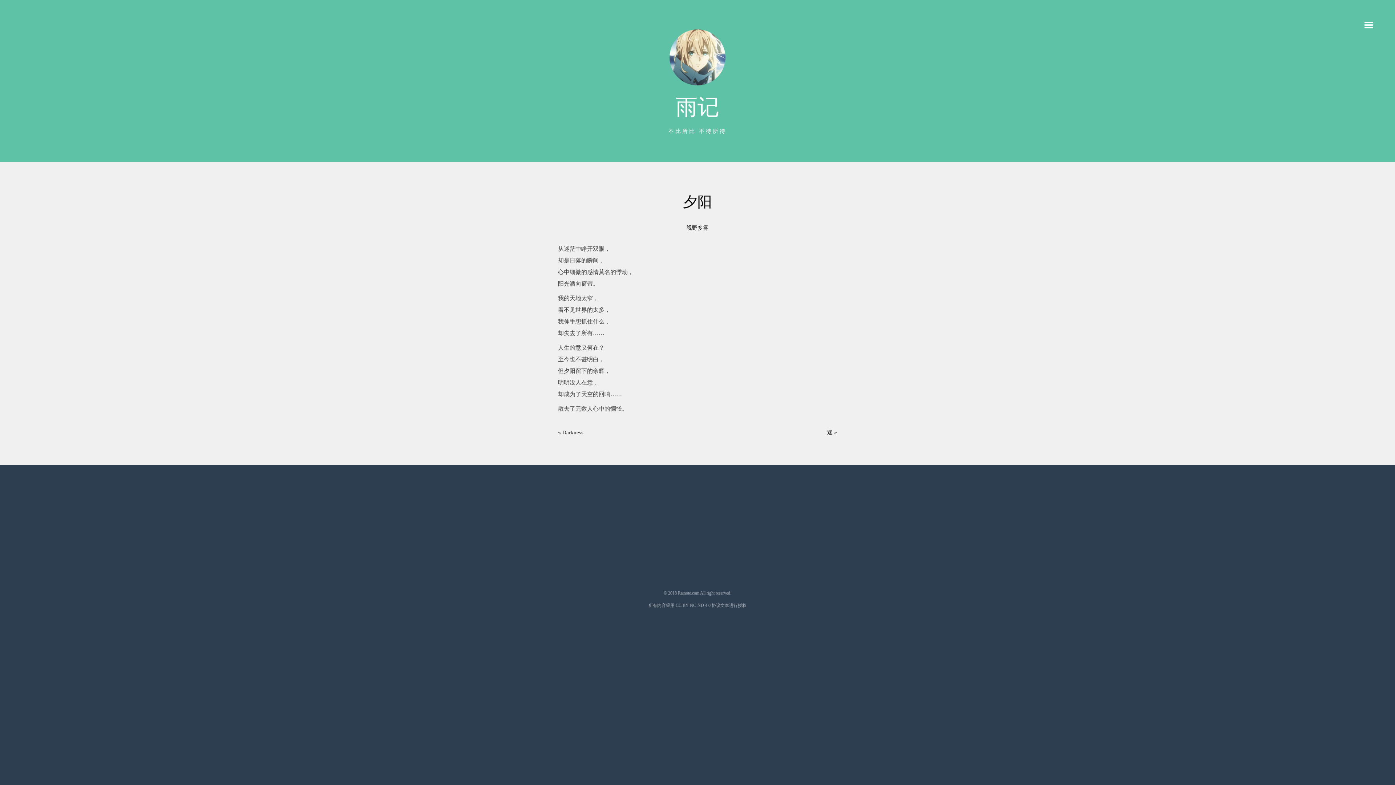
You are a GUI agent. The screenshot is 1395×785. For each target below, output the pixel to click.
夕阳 (697, 202)
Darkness (572, 432)
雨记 (697, 107)
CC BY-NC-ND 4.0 (693, 605)
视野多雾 (697, 228)
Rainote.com (688, 593)
